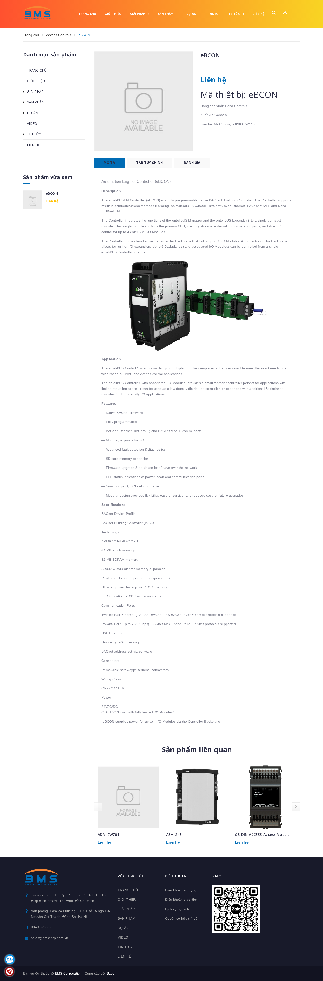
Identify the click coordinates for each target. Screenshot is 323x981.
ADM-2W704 (108, 834)
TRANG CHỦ (87, 14)
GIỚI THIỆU (113, 14)
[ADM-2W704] (128, 797)
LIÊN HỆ (258, 14)
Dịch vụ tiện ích (177, 909)
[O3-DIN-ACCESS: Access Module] (265, 797)
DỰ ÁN (191, 14)
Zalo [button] (216, 876)
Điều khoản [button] (176, 876)
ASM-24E (173, 834)
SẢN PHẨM (166, 14)
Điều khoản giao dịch (181, 899)
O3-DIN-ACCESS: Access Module (262, 834)
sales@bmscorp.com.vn (49, 938)
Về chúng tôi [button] (130, 876)
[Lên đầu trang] (313, 968)
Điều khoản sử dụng (180, 890)
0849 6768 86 (41, 927)
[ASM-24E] (197, 797)
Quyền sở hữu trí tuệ (181, 918)
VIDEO (213, 14)
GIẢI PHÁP (138, 14)
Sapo (111, 973)
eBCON (52, 193)
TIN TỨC (234, 14)
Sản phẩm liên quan (197, 749)
